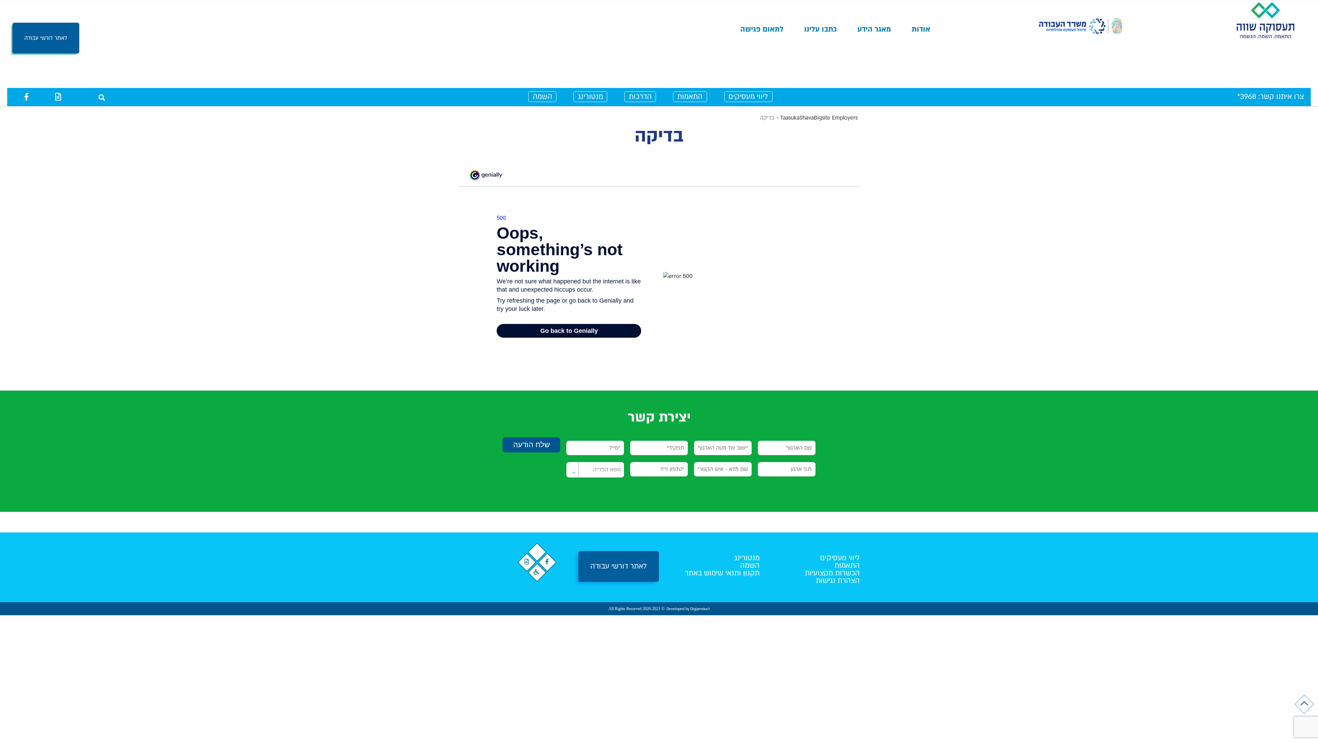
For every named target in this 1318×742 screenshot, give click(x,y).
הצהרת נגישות (838, 581)
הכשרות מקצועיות (832, 573)
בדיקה (659, 136)
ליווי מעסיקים (748, 97)
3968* (1246, 97)
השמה (542, 97)
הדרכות (640, 97)
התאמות (690, 97)
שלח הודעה (531, 444)
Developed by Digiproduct (688, 609)
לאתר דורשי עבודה (45, 38)
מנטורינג (590, 97)
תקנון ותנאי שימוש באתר (722, 573)
